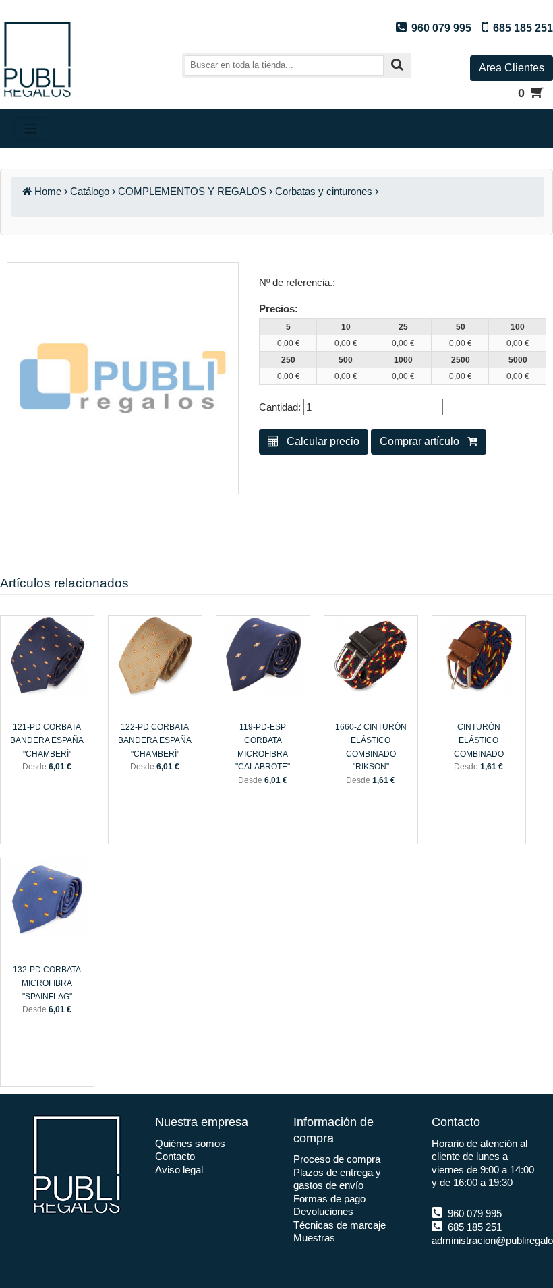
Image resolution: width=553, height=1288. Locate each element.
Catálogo (89, 191)
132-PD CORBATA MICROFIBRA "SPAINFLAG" (47, 983)
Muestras (314, 1237)
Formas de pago (329, 1198)
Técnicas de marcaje (339, 1225)
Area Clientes (511, 68)
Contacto (175, 1156)
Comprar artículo (423, 441)
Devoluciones (323, 1211)
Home (47, 191)
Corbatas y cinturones (323, 191)
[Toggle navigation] (30, 128)
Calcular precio (319, 441)
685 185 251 (473, 1227)
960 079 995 (473, 1213)
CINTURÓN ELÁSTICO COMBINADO (479, 740)
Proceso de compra (336, 1159)
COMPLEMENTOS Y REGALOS (192, 191)
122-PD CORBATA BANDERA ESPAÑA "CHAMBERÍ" (155, 740)
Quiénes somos (190, 1143)
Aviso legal (179, 1169)
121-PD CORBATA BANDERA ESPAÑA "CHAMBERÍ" (47, 740)
